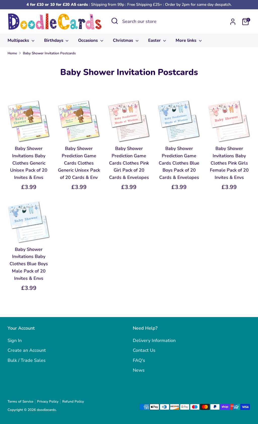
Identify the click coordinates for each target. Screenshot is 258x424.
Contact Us (144, 350)
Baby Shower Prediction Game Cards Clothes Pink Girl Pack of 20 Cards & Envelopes (129, 162)
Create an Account (27, 350)
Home (12, 53)
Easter (155, 40)
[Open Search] (115, 21)
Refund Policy (73, 401)
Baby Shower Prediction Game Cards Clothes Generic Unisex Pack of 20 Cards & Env (79, 162)
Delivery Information (154, 340)
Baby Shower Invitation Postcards (49, 53)
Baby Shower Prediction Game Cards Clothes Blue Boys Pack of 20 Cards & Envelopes (179, 162)
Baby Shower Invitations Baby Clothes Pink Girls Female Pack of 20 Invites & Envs (229, 162)
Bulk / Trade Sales (27, 360)
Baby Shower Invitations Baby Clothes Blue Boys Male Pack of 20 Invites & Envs (29, 263)
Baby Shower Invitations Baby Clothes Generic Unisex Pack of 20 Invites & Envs (28, 162)
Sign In (15, 340)
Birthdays (54, 40)
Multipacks (19, 40)
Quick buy (29, 134)
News (139, 370)
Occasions (88, 40)
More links (187, 40)
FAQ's (139, 360)
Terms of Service (20, 401)
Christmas (123, 40)
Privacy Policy (47, 401)
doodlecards (46, 409)
